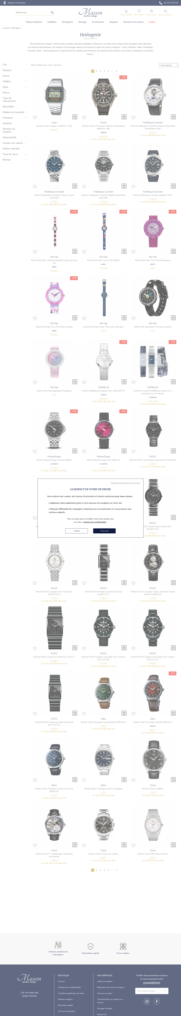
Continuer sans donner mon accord (125, 483)
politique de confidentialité (94, 522)
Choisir (77, 530)
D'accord (104, 530)
